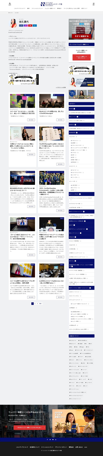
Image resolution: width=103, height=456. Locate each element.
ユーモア (75, 174)
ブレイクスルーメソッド (30, 127)
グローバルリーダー (30, 171)
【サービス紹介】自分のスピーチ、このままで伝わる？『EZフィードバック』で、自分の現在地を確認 (22, 237)
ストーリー (74, 116)
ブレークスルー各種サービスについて (81, 287)
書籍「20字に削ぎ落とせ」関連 (79, 278)
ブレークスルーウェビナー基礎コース (78, 392)
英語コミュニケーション (77, 252)
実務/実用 (74, 132)
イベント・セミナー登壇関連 (78, 274)
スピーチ (74, 166)
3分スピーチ (73, 343)
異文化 (73, 124)
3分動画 (80, 343)
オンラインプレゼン (75, 363)
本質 (62, 218)
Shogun (82, 346)
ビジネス (74, 136)
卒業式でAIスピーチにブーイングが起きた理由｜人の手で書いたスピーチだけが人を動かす (51, 237)
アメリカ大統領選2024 (86, 353)
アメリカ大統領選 (74, 353)
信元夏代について (35, 447)
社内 (74, 155)
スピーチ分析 (85, 376)
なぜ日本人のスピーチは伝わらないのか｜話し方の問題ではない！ (51, 282)
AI (86, 343)
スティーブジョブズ (75, 369)
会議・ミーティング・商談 (79, 150)
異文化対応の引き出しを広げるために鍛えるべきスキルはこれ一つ (22, 189)
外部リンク (84, 8)
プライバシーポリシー (61, 447)
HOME (11, 12)
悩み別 (73, 237)
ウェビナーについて (76, 299)
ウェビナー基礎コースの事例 (80, 314)
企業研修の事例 (76, 311)
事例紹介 (59, 8)
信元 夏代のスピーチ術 (56, 450)
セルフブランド (74, 379)
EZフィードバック (31, 218)
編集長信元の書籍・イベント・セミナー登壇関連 (81, 265)
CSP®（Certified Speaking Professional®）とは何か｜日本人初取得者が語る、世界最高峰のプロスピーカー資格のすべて (51, 191)
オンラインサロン (76, 295)
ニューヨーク (89, 382)
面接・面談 (75, 159)
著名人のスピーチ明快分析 (78, 221)
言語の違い (74, 249)
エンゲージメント (76, 233)
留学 (74, 190)
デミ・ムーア (83, 379)
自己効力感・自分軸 (76, 207)
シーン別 (74, 181)
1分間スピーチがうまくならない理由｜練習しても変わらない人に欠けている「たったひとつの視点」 (22, 146)
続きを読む (31, 119)
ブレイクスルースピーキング (76, 395)
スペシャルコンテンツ (37, 8)
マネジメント (76, 140)
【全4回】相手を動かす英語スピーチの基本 (82, 112)
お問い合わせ (79, 447)
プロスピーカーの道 (76, 203)
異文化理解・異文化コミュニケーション (81, 128)
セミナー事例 (76, 321)
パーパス (72, 385)
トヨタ (90, 379)
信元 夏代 (17, 12)
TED (88, 346)
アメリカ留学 (73, 356)
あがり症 (74, 245)
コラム (73, 260)
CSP (72, 225)
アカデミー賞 (79, 350)
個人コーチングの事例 (78, 316)
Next (40, 303)
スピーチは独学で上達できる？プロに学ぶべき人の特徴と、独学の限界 (22, 282)
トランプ (72, 382)
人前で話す (75, 185)
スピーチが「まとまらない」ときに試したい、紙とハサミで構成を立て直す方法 (22, 112)
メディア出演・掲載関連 (77, 270)
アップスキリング (89, 350)
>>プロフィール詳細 (61, 87)
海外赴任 (75, 162)
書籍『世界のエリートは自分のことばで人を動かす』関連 (81, 283)
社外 (74, 157)
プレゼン (75, 152)
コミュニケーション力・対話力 (80, 147)
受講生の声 (74, 325)
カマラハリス (73, 366)
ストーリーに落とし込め (77, 120)
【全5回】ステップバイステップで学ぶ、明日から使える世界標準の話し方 (81, 216)
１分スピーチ (73, 340)
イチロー (81, 356)
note (85, 447)
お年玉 (83, 363)
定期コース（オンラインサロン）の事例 (82, 319)
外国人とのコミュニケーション (79, 256)
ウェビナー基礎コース (50, 8)
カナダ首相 (90, 363)
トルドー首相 (80, 382)
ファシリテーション (75, 389)
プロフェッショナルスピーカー (79, 229)
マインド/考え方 (75, 194)
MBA (76, 346)
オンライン (75, 187)
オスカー (72, 359)
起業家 (74, 143)
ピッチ (86, 385)
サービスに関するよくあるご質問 (72, 8)
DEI (71, 346)
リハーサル (75, 177)
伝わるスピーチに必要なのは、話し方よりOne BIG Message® (51, 112)
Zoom (72, 350)
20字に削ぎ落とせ (83, 340)
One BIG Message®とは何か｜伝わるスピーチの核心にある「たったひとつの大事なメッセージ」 (51, 146)
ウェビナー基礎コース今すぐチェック (81, 57)
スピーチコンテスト (77, 172)
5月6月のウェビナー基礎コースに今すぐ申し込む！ (29, 427)
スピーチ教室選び (76, 241)
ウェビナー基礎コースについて (80, 303)
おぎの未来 (88, 356)
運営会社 (71, 447)
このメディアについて (19, 8)
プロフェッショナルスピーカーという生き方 (55, 171)
